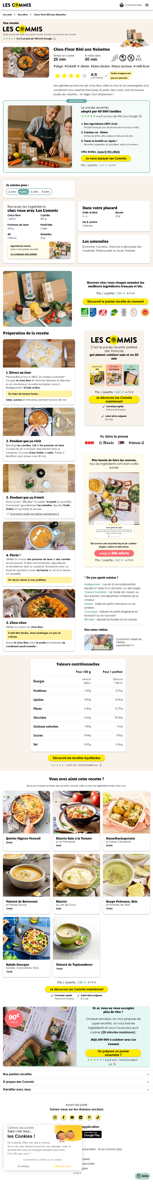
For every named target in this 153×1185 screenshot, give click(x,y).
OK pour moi (62, 1166)
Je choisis (23, 1166)
